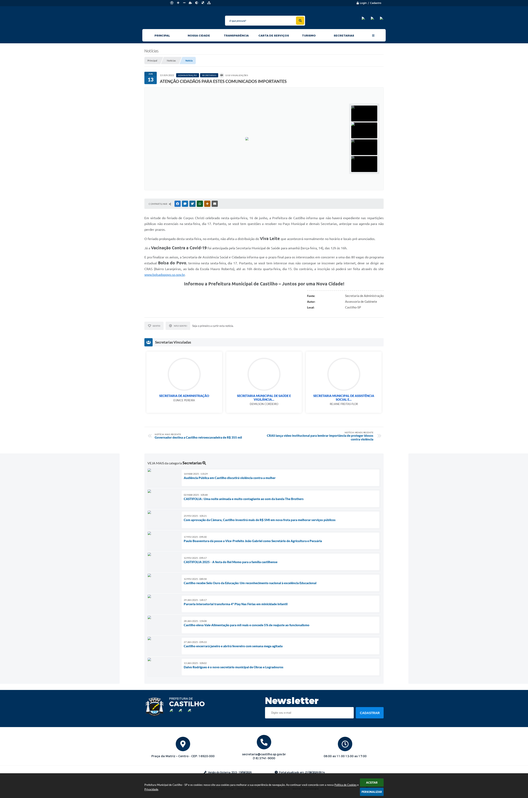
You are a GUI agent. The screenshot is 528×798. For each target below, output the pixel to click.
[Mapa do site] (209, 3)
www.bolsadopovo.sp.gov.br (164, 275)
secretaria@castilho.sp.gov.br (264, 754)
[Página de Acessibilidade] (171, 3)
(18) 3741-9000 (264, 758)
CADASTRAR (370, 713)
